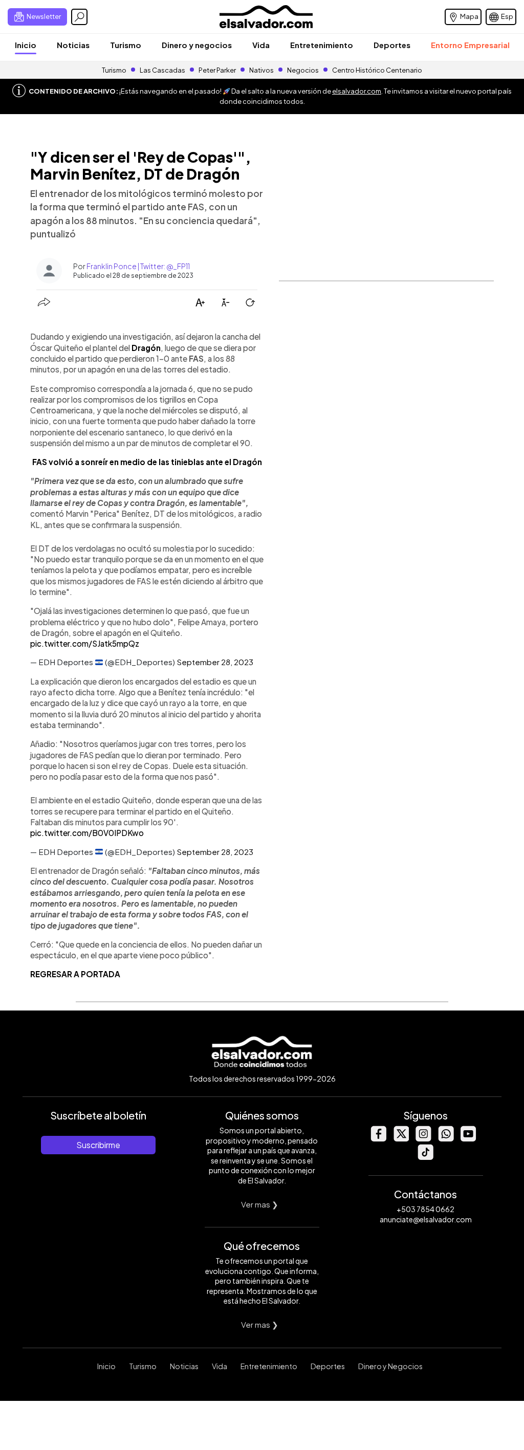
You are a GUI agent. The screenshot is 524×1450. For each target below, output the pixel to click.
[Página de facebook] (378, 1139)
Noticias (73, 45)
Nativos (261, 70)
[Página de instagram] (423, 1139)
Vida (261, 45)
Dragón (146, 348)
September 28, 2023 (215, 662)
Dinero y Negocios (390, 1366)
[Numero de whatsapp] (446, 1139)
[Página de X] (400, 1139)
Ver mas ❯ (259, 1204)
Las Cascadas (162, 70)
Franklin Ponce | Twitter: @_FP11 (138, 266)
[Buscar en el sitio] (79, 17)
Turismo (125, 45)
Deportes (392, 45)
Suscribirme (98, 1144)
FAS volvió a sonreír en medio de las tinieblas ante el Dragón (147, 462)
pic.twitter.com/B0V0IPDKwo (87, 833)
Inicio (25, 45)
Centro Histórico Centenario (377, 70)
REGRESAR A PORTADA (75, 974)
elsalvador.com (356, 91)
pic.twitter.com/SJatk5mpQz (84, 643)
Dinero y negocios (197, 45)
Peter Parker (218, 70)
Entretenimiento (321, 45)
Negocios (303, 70)
